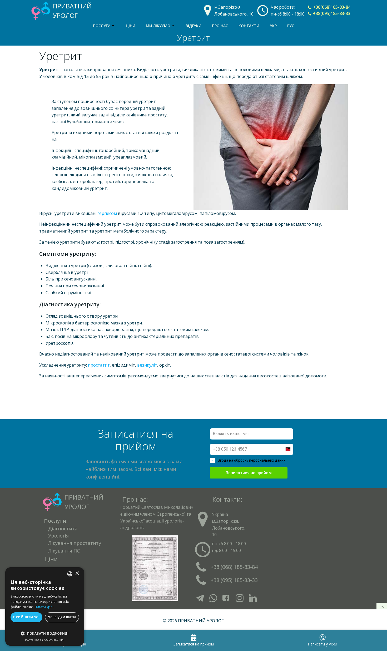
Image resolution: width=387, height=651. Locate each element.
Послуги (102, 25)
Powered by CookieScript (45, 640)
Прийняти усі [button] (26, 617)
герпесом (107, 213)
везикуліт (147, 365)
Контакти (249, 25)
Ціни (130, 25)
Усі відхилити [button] (62, 617)
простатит (99, 365)
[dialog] (44, 606)
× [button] (77, 573)
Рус (290, 25)
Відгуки (193, 25)
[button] (45, 631)
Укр (273, 25)
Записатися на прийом (249, 472)
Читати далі (44, 607)
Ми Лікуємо (158, 25)
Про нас (220, 25)
